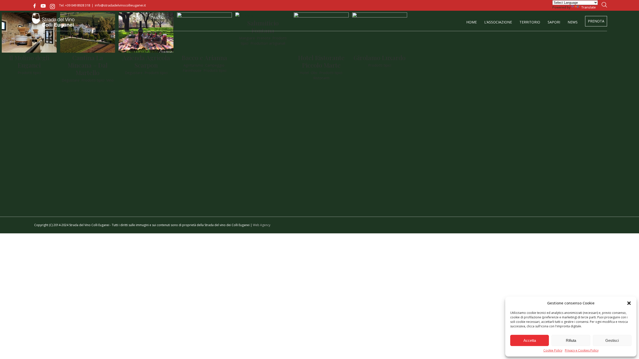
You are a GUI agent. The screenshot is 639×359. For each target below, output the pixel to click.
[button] (629, 303)
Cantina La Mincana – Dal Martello (88, 65)
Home (471, 22)
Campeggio (214, 65)
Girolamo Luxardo (380, 57)
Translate (588, 7)
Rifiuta (571, 340)
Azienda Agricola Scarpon (146, 61)
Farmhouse (192, 70)
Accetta (529, 340)
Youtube (43, 5)
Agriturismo (193, 65)
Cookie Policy (552, 351)
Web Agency (261, 225)
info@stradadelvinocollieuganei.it (120, 5)
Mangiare (247, 37)
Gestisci (612, 340)
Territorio (529, 22)
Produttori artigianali (267, 43)
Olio (314, 72)
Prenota (596, 21)
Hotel (304, 72)
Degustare (70, 80)
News (573, 22)
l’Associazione (498, 22)
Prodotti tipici (29, 72)
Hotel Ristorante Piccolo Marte (321, 61)
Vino (110, 80)
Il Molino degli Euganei (29, 61)
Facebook (34, 5)
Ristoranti (321, 77)
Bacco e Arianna (204, 57)
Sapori (554, 22)
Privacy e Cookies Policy (582, 351)
